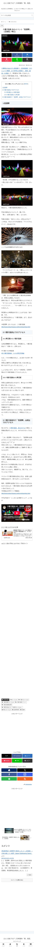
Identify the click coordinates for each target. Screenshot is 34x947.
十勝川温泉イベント (21, 702)
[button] (32, 15)
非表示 (26, 84)
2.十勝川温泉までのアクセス (10, 90)
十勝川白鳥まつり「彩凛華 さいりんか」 (12, 707)
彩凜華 (23, 709)
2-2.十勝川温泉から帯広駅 (12, 94)
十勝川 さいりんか (24, 699)
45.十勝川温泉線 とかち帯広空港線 (12, 353)
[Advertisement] (17, 621)
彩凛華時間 (16, 709)
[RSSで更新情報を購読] (25, 779)
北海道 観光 (6, 699)
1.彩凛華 (4, 87)
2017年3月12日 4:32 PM (7, 858)
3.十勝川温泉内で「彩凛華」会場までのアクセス (16, 97)
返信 (30, 875)
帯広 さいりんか (7, 709)
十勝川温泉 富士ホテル (17, 428)
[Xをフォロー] (25, 770)
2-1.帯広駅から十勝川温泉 (12, 92)
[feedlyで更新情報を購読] (9, 779)
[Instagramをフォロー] (25, 774)
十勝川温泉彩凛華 (7, 704)
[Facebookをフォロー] (9, 774)
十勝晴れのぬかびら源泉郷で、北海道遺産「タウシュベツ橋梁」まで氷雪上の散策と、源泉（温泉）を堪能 (16, 71)
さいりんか (14, 699)
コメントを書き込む (17, 880)
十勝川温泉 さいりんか (8, 702)
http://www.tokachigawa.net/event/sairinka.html (15, 327)
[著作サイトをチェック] (9, 770)
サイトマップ (17, 941)
